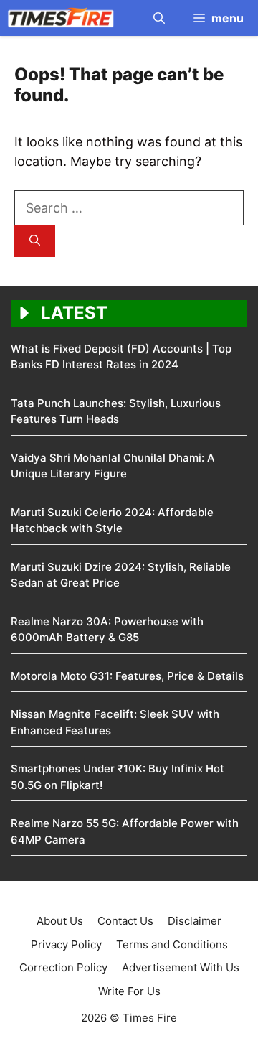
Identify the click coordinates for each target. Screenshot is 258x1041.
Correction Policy (63, 967)
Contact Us (125, 921)
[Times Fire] (61, 18)
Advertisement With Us (180, 967)
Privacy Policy (66, 944)
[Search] (34, 241)
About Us (60, 921)
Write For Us (129, 991)
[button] (159, 18)
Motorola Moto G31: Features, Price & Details (127, 676)
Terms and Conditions (172, 944)
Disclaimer (194, 921)
